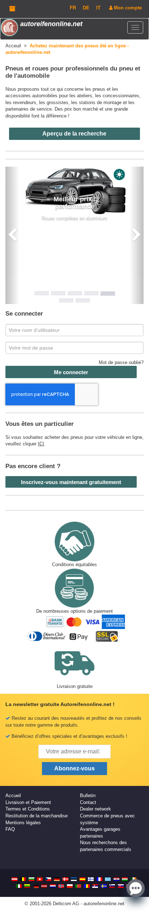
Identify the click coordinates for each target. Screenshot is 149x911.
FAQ (10, 829)
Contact (88, 802)
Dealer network (95, 809)
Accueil (13, 795)
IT (98, 7)
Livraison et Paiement (28, 802)
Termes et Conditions (27, 809)
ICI (41, 443)
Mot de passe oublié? (121, 362)
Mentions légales (23, 822)
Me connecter (71, 372)
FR (73, 7)
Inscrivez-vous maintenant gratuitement (71, 482)
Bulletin (87, 795)
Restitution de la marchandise (36, 815)
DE (86, 7)
